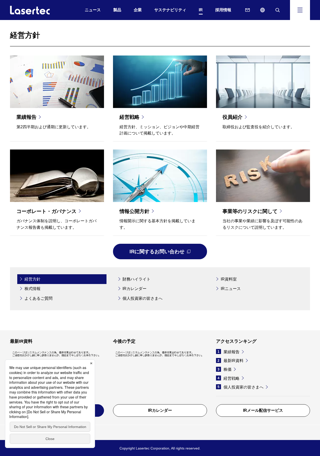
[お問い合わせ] (247, 10)
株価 (225, 369)
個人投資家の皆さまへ (241, 387)
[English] (262, 10)
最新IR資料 (231, 360)
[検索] (277, 10)
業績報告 (229, 352)
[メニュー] (300, 10)
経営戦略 (229, 378)
